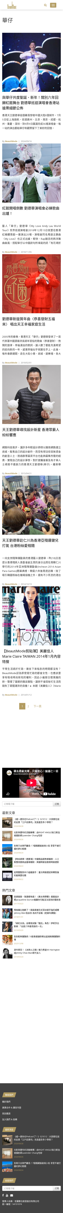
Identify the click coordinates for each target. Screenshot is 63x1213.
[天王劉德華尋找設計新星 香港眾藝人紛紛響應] (31, 394)
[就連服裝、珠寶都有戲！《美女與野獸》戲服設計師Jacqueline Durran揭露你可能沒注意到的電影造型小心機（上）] (7, 900)
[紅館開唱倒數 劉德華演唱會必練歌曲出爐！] (31, 172)
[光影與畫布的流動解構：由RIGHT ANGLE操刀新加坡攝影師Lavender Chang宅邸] (7, 835)
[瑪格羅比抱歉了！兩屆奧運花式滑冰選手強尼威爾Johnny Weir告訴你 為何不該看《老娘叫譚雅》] (7, 913)
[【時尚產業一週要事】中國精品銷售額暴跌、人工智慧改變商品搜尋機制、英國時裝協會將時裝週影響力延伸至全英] (7, 862)
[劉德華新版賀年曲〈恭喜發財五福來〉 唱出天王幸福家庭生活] (31, 283)
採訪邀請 (6, 1113)
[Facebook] (4, 1195)
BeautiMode (11, 141)
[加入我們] (12, 1195)
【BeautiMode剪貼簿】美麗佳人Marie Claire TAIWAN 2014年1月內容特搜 (31, 656)
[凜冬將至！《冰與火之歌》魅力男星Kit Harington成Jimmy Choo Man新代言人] (7, 953)
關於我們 (6, 1101)
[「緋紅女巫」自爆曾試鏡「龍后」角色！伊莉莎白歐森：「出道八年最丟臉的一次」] (7, 926)
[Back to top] (53, 1203)
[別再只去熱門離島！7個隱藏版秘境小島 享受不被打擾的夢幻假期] (7, 849)
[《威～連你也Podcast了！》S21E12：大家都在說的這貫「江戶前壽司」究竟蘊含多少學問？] (7, 822)
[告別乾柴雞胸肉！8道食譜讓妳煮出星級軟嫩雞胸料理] (7, 939)
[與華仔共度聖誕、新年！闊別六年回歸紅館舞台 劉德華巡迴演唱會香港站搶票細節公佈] (31, 62)
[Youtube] (8, 1195)
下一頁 (37, 706)
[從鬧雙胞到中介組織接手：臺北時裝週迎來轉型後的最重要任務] (7, 875)
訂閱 (57, 803)
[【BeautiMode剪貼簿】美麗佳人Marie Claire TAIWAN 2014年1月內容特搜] (31, 615)
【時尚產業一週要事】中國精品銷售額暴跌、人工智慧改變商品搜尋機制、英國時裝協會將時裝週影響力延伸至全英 (36, 862)
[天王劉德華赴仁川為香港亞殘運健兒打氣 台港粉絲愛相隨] (31, 505)
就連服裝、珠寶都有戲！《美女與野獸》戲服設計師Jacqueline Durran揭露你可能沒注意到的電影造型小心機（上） (37, 899)
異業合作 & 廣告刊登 (11, 1107)
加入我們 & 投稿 (9, 1119)
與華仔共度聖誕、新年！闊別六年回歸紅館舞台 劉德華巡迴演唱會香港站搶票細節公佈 (30, 102)
